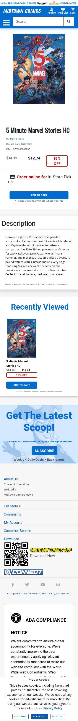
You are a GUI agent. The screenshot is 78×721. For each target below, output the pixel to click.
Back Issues (56, 459)
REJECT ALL (58, 716)
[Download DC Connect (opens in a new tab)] (40, 572)
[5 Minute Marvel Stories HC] (21, 338)
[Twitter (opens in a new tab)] (27, 585)
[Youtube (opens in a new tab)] (42, 585)
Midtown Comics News (18, 494)
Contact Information (16, 484)
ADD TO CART (39, 195)
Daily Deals (36, 459)
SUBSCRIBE (44, 451)
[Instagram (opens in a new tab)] (58, 585)
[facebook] (12, 585)
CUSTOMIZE (20, 716)
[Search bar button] (68, 21)
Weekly (18, 459)
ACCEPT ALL (39, 716)
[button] (51, 11)
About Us (11, 479)
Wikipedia (10, 489)
